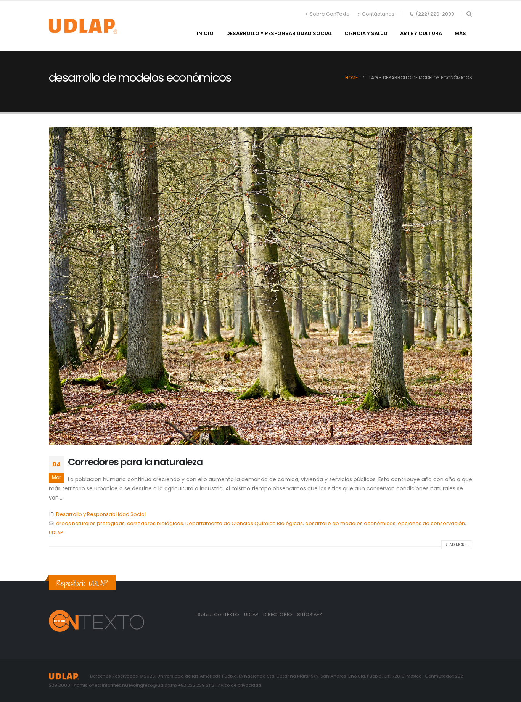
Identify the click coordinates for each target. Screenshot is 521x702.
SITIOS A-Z (309, 614)
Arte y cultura (421, 33)
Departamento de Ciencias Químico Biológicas (244, 523)
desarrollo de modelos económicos (350, 523)
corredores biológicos (155, 523)
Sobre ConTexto (330, 14)
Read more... (457, 545)
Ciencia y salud (366, 33)
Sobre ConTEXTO (218, 614)
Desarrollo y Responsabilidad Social (279, 33)
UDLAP (56, 532)
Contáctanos (378, 14)
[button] (469, 14)
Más (460, 33)
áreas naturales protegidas (90, 523)
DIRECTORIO (278, 614)
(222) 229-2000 (435, 14)
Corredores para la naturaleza (135, 462)
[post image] (260, 286)
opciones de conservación (431, 523)
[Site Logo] (83, 26)
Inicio (205, 33)
